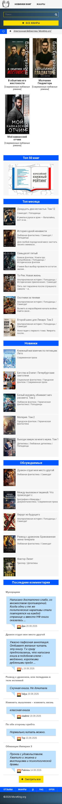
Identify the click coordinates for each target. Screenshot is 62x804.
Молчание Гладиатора (45, 82)
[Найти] (56, 14)
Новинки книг (23, 4)
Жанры (41, 4)
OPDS (51, 789)
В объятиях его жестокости (17, 82)
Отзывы (8, 789)
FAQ (41, 789)
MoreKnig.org (5, 4)
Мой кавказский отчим (17, 138)
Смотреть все (33, 779)
